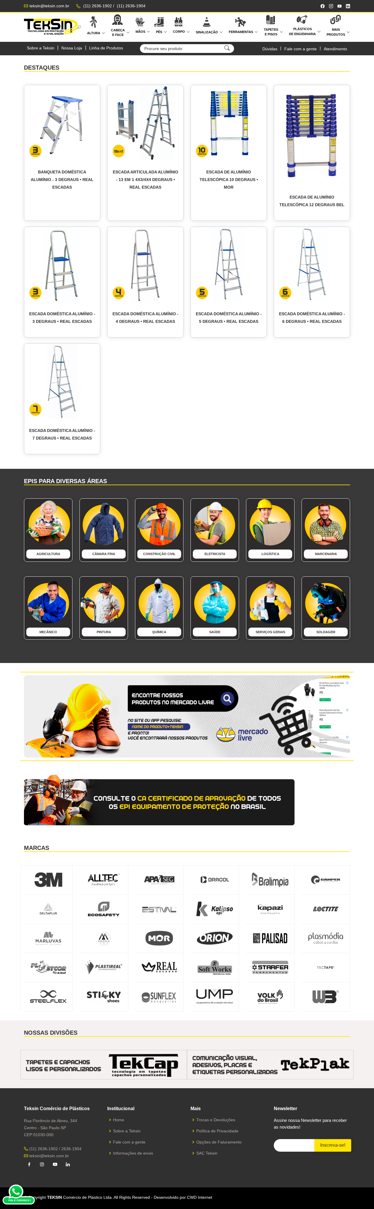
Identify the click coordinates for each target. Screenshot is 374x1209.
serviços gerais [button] (270, 632)
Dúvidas (269, 48)
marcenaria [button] (326, 554)
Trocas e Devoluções (215, 1120)
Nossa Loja (71, 48)
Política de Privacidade (217, 1131)
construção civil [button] (159, 554)
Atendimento (335, 48)
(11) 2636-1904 (131, 6)
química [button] (159, 632)
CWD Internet (199, 1197)
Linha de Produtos (106, 48)
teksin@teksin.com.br (49, 6)
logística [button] (270, 554)
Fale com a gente (300, 48)
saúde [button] (214, 632)
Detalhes (64, 214)
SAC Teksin (206, 1153)
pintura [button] (104, 632)
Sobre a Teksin (40, 48)
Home (118, 1120)
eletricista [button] (215, 554)
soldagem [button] (325, 632)
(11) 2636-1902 (97, 6)
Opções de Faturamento (219, 1142)
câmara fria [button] (103, 554)
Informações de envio (133, 1153)
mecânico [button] (48, 632)
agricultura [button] (48, 554)
